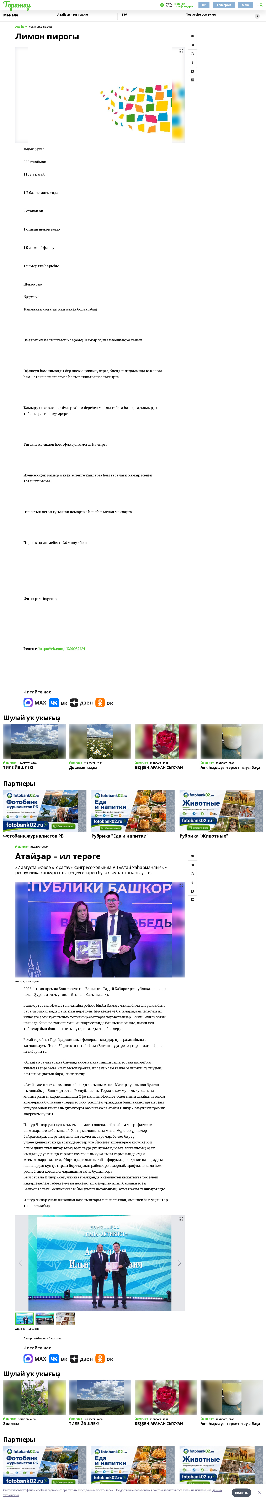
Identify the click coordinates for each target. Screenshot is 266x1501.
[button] (180, 1263)
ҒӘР (125, 14)
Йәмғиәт (22, 847)
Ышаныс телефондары (183, 4)
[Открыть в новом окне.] (34, 702)
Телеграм (224, 5)
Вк (204, 5)
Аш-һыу (21, 27)
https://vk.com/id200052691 (62, 648)
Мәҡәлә (10, 15)
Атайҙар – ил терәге (72, 14)
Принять (241, 1493)
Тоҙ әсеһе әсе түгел (201, 14)
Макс (246, 5)
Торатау (16, 4)
